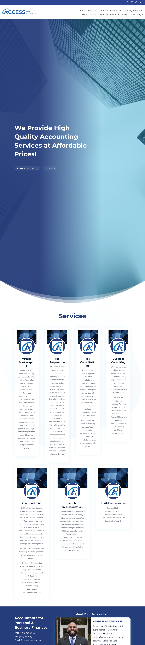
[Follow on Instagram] (136, 2)
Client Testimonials (119, 14)
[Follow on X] (132, 2)
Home (82, 10)
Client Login (137, 14)
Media (84, 14)
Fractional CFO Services (109, 10)
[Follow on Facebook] (127, 2)
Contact (93, 14)
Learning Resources (133, 10)
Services (92, 10)
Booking (104, 14)
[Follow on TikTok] (141, 2)
